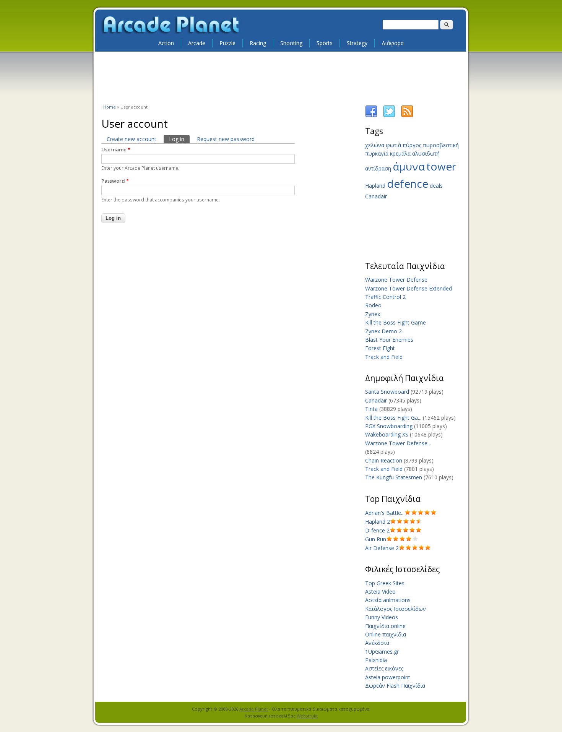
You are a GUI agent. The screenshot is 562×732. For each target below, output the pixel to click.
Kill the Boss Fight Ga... (393, 417)
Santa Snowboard (387, 391)
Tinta (371, 408)
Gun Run (375, 539)
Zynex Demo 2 (383, 331)
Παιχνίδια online (385, 626)
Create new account (131, 139)
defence (407, 183)
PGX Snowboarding (389, 426)
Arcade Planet (253, 709)
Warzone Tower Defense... (398, 443)
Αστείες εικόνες (384, 668)
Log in (179, 139)
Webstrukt (307, 716)
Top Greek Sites (384, 583)
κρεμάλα (400, 153)
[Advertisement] (281, 77)
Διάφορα (393, 43)
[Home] (170, 25)
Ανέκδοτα (377, 642)
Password (115, 180)
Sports (325, 43)
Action (166, 43)
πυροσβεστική (441, 145)
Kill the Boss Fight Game (395, 322)
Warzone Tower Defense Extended (408, 288)
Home (109, 107)
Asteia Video (380, 591)
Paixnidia (376, 660)
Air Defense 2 (382, 548)
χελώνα (374, 145)
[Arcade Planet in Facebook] (371, 115)
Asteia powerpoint (387, 677)
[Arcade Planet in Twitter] (389, 115)
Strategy (357, 43)
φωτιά (393, 145)
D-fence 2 (377, 530)
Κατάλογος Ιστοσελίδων (395, 608)
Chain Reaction (383, 460)
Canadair (376, 196)
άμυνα (409, 166)
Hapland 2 (377, 521)
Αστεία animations (388, 600)
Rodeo (373, 305)
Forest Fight (380, 348)
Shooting (291, 43)
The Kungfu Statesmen (393, 477)
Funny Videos (381, 617)
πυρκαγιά (376, 153)
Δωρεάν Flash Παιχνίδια (395, 685)
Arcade (196, 43)
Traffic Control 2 (385, 296)
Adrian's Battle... (384, 512)
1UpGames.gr (382, 651)
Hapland (375, 185)
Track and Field (384, 356)
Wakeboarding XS (386, 434)
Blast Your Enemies (389, 339)
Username (115, 149)
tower (441, 166)
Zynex (372, 314)
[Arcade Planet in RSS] (407, 115)
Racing (258, 43)
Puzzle (227, 43)
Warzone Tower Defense (396, 279)
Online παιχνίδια (385, 634)
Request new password (226, 139)
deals (436, 185)
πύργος (412, 145)
